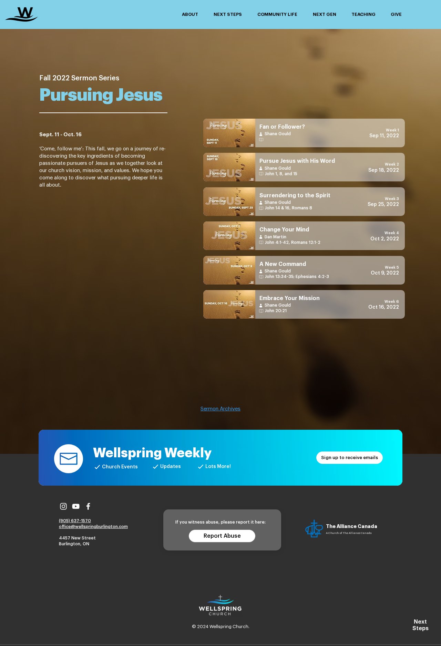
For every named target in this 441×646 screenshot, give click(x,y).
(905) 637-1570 (75, 521)
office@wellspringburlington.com (93, 527)
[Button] (304, 133)
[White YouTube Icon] (75, 506)
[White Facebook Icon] (88, 506)
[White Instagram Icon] (63, 506)
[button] (190, 14)
